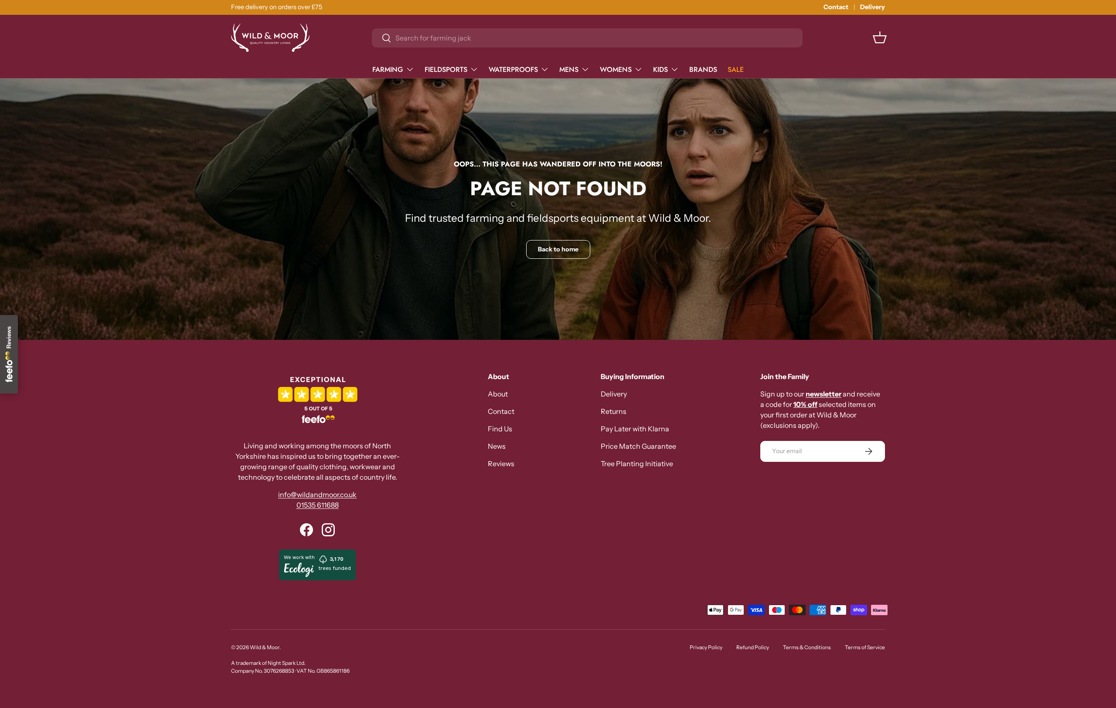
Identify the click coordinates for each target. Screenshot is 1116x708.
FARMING (387, 69)
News (497, 446)
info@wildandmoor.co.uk (317, 494)
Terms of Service (865, 647)
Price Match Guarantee (638, 446)
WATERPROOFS (513, 69)
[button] (879, 37)
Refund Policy (752, 647)
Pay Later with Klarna (635, 428)
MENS (568, 69)
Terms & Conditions (807, 647)
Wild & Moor (264, 647)
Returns (613, 411)
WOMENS (616, 69)
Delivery (872, 7)
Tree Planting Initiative (637, 463)
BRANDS (703, 69)
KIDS (660, 69)
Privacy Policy (706, 647)
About (498, 394)
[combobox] (587, 37)
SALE (736, 69)
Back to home (558, 249)
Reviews (501, 463)
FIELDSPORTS (446, 69)
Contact (835, 7)
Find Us (500, 428)
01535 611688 (317, 505)
